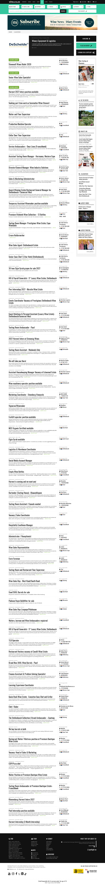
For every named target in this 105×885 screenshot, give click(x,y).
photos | (15, 852)
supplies (64, 7)
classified (48, 844)
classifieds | (15, 848)
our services (35, 852)
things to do (34, 845)
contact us (34, 855)
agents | (16, 856)
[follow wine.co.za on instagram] (13, 874)
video (47, 847)
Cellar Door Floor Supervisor (86, 186)
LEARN (46, 2)
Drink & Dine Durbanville (85, 135)
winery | (15, 843)
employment (13, 7)
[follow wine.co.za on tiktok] (25, 874)
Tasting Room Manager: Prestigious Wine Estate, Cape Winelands (85, 190)
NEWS (34, 2)
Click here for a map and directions (26, 869)
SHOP (95, 2)
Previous (7, 46)
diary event (48, 843)
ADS (42, 2)
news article (49, 841)
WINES (29, 2)
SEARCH (63, 11)
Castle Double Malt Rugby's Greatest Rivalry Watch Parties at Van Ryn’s (86, 140)
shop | (15, 844)
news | (14, 845)
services (51, 7)
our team (34, 857)
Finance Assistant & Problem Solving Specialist (86, 178)
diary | (13, 847)
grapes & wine (27, 7)
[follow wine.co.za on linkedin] (22, 874)
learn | (14, 849)
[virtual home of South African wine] (14, 2)
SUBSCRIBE (50, 854)
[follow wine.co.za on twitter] (19, 874)
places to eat (34, 843)
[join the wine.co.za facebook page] (16, 874)
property (77, 7)
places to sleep (34, 844)
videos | (15, 854)
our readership (35, 858)
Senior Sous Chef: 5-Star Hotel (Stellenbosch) (85, 195)
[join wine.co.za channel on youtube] (9, 874)
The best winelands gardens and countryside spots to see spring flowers (86, 105)
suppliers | (17, 858)
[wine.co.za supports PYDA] (90, 871)
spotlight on (92, 849)
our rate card (35, 854)
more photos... (90, 251)
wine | (14, 841)
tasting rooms (34, 841)
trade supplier (49, 848)
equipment (38, 7)
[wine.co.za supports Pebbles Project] (78, 871)
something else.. (50, 849)
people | (14, 855)
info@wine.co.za (12, 869)
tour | (13, 851)
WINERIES (24, 2)
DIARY (38, 2)
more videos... (90, 224)
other (89, 7)
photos (47, 845)
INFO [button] (90, 2)
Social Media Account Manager (84, 182)
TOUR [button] (50, 2)
